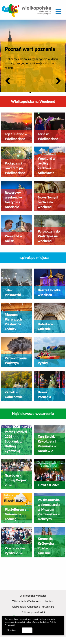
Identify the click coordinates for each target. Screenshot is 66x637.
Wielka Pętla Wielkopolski (26, 601)
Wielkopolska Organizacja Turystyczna (33, 607)
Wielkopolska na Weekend (33, 102)
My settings (11, 630)
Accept (27, 630)
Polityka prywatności (33, 612)
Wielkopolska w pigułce (33, 596)
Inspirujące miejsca (33, 258)
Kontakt (49, 601)
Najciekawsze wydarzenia (33, 414)
